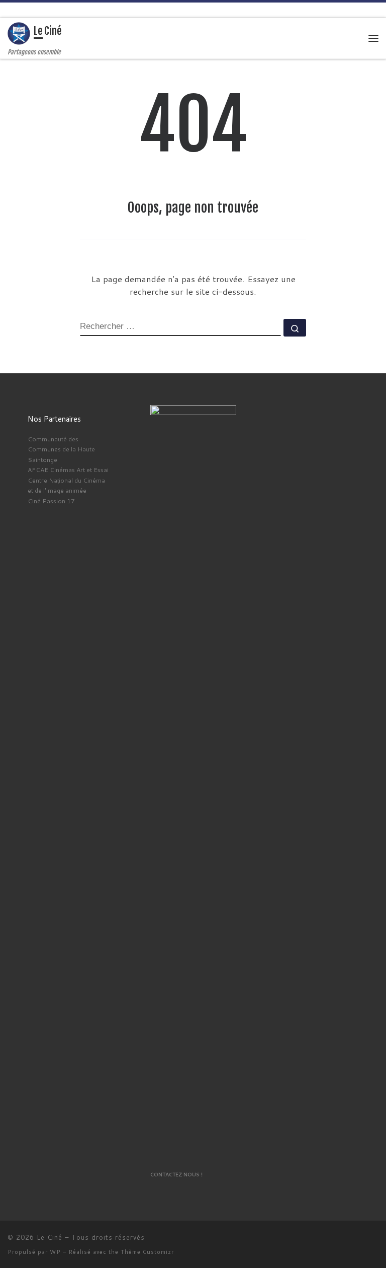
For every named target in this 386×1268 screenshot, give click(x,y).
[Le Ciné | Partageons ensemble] (19, 32)
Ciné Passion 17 (51, 500)
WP (55, 1252)
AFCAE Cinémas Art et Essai (68, 469)
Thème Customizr (147, 1252)
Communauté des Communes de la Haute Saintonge (61, 449)
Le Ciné (49, 1237)
